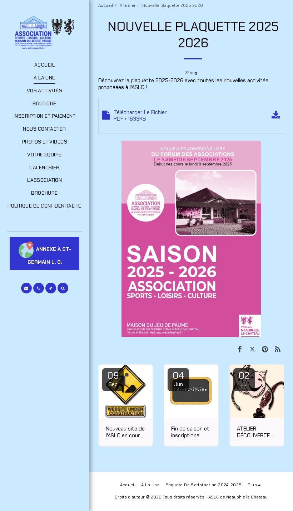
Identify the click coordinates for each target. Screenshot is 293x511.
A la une (127, 5)
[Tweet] (252, 349)
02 (243, 378)
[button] (26, 288)
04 (178, 378)
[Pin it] (265, 349)
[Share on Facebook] (239, 349)
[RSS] (278, 349)
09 (113, 378)
